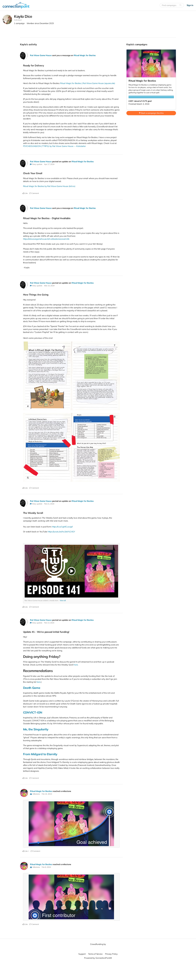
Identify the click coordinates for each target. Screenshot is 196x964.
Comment (35, 193)
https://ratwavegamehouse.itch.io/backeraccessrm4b (46, 239)
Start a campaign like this (151, 113)
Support (81, 954)
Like (26, 193)
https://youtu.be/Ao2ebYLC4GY (61, 531)
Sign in (190, 5)
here (76, 664)
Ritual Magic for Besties (85, 55)
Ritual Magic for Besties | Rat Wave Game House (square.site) (87, 83)
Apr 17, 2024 (49, 164)
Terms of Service (95, 954)
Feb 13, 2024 (49, 623)
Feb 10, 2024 (47, 794)
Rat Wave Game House (41, 55)
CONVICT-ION (32, 712)
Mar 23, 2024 (49, 286)
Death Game (31, 688)
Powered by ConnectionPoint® (98, 958)
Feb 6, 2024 (46, 867)
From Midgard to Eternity (40, 754)
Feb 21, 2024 (49, 504)
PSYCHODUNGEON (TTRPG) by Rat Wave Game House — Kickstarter (54, 146)
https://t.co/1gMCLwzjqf (62, 526)
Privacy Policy (111, 954)
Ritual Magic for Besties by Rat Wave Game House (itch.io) (49, 186)
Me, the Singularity (35, 729)
